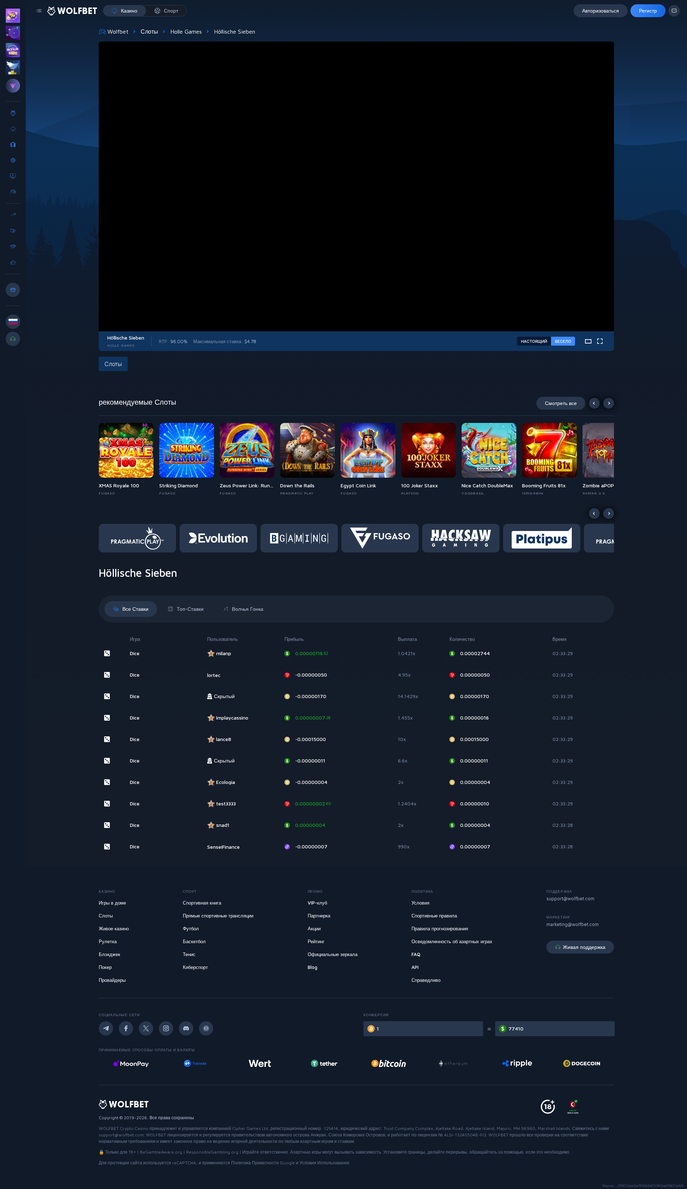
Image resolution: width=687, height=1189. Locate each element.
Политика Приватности (255, 1162)
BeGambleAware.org (161, 1152)
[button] (129, 459)
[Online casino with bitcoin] (324, 1063)
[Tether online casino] (260, 1063)
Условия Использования (324, 1162)
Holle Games (186, 31)
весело (563, 341)
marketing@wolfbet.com (572, 924)
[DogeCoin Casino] (517, 1063)
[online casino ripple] (453, 1063)
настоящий (534, 341)
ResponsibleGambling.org (212, 1152)
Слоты (149, 31)
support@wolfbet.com (570, 898)
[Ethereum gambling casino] (388, 1063)
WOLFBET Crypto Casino (123, 1128)
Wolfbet (117, 31)
